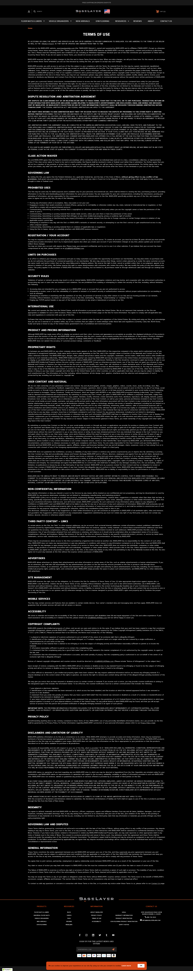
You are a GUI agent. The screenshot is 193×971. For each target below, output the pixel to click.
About (151, 21)
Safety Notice (124, 925)
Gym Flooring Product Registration (123, 921)
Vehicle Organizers (59, 21)
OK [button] (141, 966)
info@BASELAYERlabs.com (74, 248)
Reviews (137, 21)
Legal (124, 912)
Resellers (69, 925)
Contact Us (166, 21)
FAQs (69, 918)
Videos (69, 915)
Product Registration (124, 918)
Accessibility (96, 921)
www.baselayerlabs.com (66, 48)
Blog (69, 912)
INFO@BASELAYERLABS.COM (151, 920)
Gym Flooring (102, 21)
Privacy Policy (146, 723)
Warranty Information (124, 915)
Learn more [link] (126, 966)
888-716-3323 (151, 917)
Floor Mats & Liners (31, 21)
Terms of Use (96, 918)
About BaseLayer (96, 912)
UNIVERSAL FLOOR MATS (42, 915)
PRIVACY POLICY (48, 44)
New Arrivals (83, 21)
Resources (120, 21)
